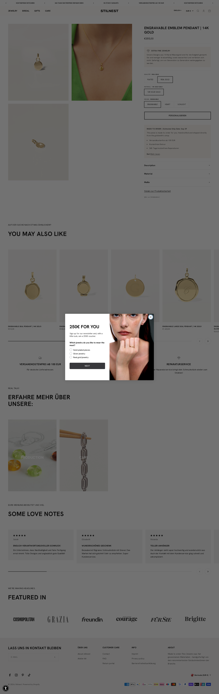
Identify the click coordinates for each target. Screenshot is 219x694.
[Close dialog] (150, 317)
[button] (6, 688)
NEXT (87, 365)
